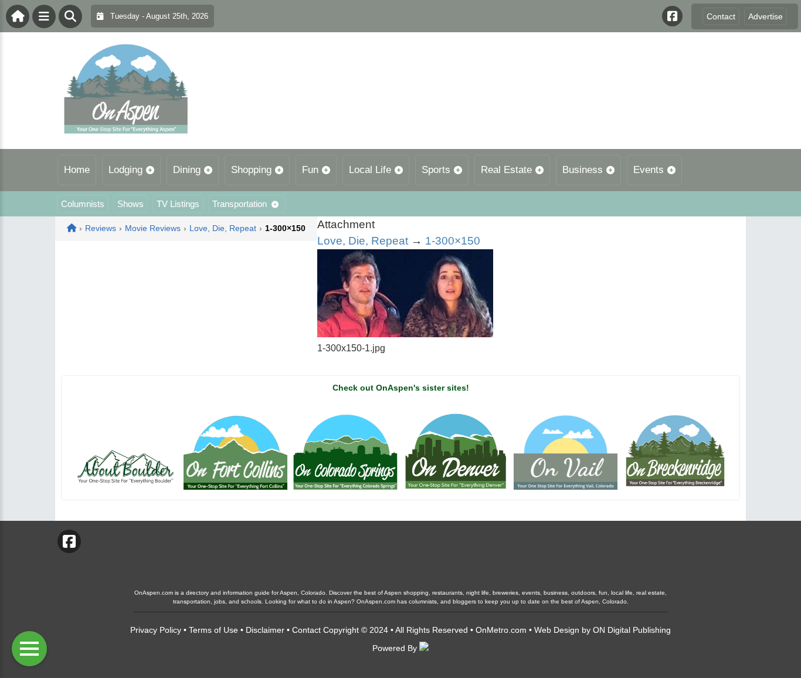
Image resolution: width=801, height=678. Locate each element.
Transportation (239, 204)
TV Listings (178, 204)
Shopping (251, 169)
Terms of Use (213, 630)
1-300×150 (452, 241)
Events (648, 169)
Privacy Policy (155, 630)
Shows (130, 204)
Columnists (82, 204)
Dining (187, 169)
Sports (436, 169)
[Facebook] (672, 16)
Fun (310, 169)
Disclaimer (265, 630)
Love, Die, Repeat (362, 241)
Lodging (125, 169)
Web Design (556, 630)
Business (582, 169)
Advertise (765, 16)
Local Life (370, 169)
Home (77, 169)
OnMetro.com (501, 630)
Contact (721, 16)
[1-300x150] (405, 334)
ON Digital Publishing (632, 630)
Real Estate (506, 169)
